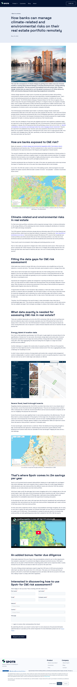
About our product (52, 663)
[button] (14, 3)
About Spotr (66, 663)
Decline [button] (65, 683)
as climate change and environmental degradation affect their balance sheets (42, 146)
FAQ (49, 667)
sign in (71, 3)
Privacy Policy (47, 676)
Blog (29, 3)
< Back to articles (16, 13)
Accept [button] (59, 683)
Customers (23, 3)
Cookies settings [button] (52, 683)
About (34, 3)
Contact (65, 667)
